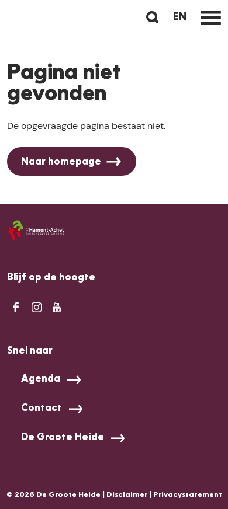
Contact (41, 408)
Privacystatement (187, 494)
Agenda (40, 379)
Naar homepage (61, 162)
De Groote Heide (62, 437)
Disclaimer (126, 494)
